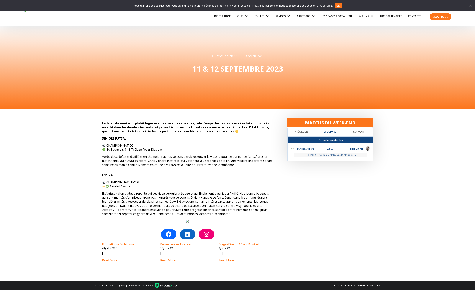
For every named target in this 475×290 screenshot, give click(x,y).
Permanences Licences (176, 244)
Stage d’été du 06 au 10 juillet (239, 244)
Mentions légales (369, 285)
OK (338, 5)
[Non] (470, 5)
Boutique (440, 17)
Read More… (110, 260)
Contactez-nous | (345, 285)
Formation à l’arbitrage (118, 244)
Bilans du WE (252, 56)
